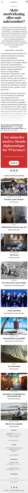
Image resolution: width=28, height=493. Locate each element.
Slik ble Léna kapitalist (14, 424)
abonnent (15, 127)
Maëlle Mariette (14, 426)
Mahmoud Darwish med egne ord (14, 227)
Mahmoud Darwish (14, 230)
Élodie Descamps (19, 285)
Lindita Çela (8, 341)
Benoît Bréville (8, 313)
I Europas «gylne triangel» (14, 199)
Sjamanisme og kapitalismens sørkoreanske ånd (14, 395)
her (19, 440)
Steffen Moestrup (14, 257)
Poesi (14, 224)
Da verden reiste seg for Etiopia (14, 283)
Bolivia (12, 421)
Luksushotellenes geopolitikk (14, 338)
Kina (17, 421)
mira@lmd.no (18, 469)
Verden (14, 280)
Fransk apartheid (14, 311)
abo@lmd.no (17, 433)
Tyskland (17, 197)
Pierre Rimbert (19, 313)
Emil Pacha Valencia (14, 398)
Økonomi (14, 6)
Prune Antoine (14, 202)
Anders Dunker (14, 369)
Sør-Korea (14, 391)
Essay (14, 364)
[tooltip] (11, 170)
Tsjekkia (10, 197)
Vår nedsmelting (14, 366)
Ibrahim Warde (9, 50)
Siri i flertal (14, 255)
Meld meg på (14, 482)
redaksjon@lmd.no (17, 434)
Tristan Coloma (19, 341)
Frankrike (14, 308)
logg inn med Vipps (11, 130)
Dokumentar (14, 252)
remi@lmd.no (17, 464)
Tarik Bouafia (8, 285)
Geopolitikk (14, 336)
